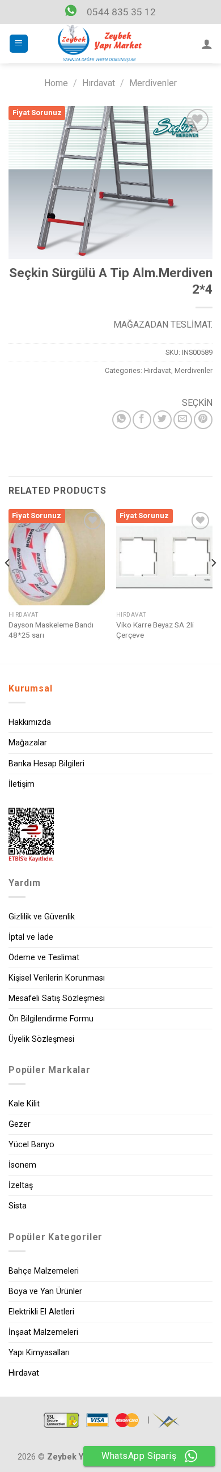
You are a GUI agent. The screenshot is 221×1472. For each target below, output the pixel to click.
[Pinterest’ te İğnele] (203, 419)
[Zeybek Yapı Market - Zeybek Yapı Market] (99, 43)
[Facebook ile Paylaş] (142, 419)
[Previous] (8, 585)
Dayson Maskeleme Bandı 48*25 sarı (51, 629)
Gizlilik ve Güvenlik (41, 917)
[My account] (206, 43)
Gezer (19, 1124)
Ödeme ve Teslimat (43, 957)
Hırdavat (98, 83)
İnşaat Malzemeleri (43, 1332)
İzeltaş (20, 1185)
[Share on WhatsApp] (121, 419)
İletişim (21, 784)
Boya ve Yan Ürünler (45, 1291)
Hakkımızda (29, 722)
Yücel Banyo (31, 1144)
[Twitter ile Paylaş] (162, 419)
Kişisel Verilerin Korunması (56, 978)
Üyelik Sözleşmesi (41, 1039)
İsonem (22, 1165)
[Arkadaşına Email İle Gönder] (182, 419)
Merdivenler (153, 83)
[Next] (213, 585)
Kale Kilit (24, 1104)
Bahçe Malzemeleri (43, 1271)
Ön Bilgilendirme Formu (51, 1019)
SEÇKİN (197, 402)
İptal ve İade (30, 937)
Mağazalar (27, 743)
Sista (17, 1206)
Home (56, 83)
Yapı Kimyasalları (39, 1353)
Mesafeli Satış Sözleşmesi (56, 998)
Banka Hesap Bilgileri (46, 764)
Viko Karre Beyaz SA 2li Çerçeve (155, 629)
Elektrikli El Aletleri (41, 1312)
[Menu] (19, 44)
